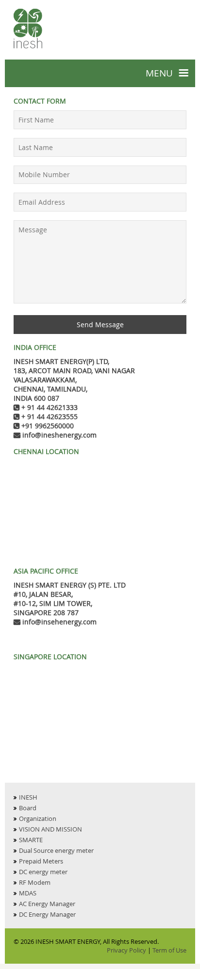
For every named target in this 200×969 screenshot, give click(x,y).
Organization (37, 818)
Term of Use (169, 950)
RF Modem (34, 882)
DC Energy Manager (47, 914)
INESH (28, 797)
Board (27, 807)
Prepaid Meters (41, 861)
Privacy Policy (126, 950)
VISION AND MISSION (50, 829)
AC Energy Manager (47, 903)
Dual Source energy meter (56, 850)
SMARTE (31, 839)
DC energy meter (43, 871)
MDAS (27, 893)
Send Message (100, 324)
